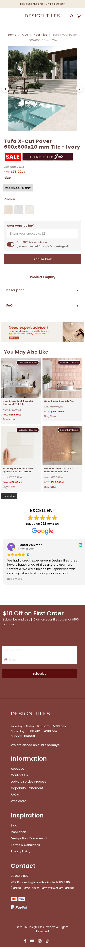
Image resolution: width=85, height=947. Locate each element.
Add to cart (42, 259)
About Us (17, 768)
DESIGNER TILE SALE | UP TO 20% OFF (42, 3)
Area (25, 35)
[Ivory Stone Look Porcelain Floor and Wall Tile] (21, 378)
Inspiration (18, 832)
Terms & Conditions (25, 845)
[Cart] (79, 15)
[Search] (71, 15)
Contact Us (19, 775)
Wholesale (18, 801)
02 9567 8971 (20, 876)
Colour (9, 199)
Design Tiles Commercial (29, 838)
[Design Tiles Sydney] (42, 16)
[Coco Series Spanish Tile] (62, 378)
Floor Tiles (40, 35)
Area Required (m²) (21, 226)
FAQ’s (15, 794)
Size (7, 177)
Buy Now (9, 419)
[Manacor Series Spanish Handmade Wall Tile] (62, 445)
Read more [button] (12, 579)
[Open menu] (6, 16)
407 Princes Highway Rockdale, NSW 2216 (40, 882)
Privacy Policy (20, 851)
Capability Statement (27, 788)
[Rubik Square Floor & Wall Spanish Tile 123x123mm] (21, 445)
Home (12, 35)
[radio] (18, 188)
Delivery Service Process (28, 781)
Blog (14, 825)
